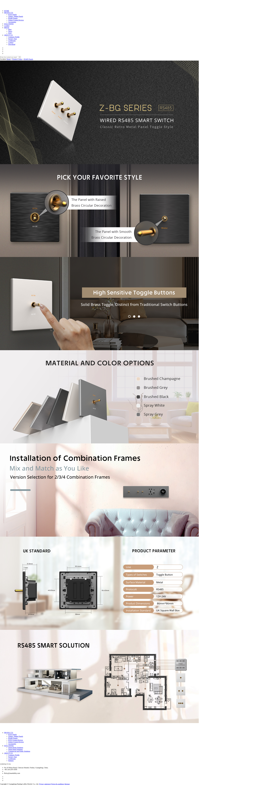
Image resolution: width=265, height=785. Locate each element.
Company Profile (13, 37)
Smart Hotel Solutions (15, 749)
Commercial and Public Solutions (19, 751)
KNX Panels (12, 14)
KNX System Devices (15, 740)
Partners (11, 760)
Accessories (12, 22)
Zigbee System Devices (16, 20)
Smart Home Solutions (15, 747)
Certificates (12, 41)
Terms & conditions (57, 784)
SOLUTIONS (9, 24)
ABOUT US (8, 35)
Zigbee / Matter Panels (15, 16)
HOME (6, 11)
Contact (10, 42)
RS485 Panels (12, 18)
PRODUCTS (8, 13)
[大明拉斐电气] (10, 8)
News (10, 31)
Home (9, 59)
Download (11, 44)
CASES (6, 26)
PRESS (6, 27)
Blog (9, 29)
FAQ (10, 33)
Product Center (17, 59)
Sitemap (67, 784)
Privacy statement (45, 784)
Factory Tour (12, 39)
